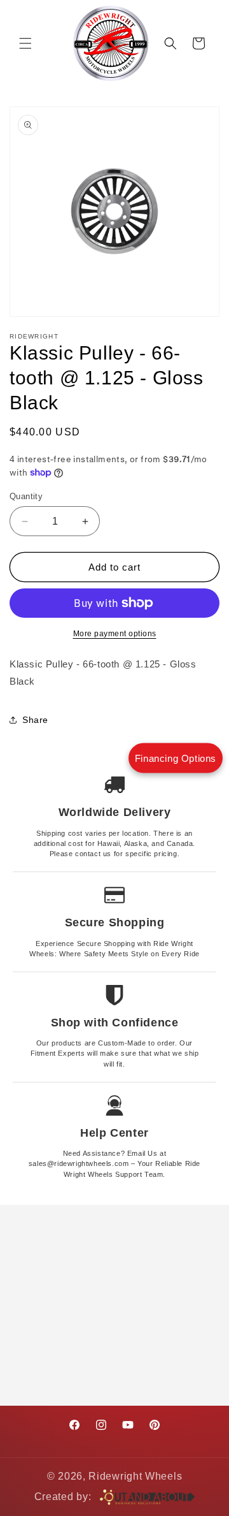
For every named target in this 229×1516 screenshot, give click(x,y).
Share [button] (35, 720)
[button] (25, 43)
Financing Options (175, 758)
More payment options (114, 633)
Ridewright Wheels (135, 1476)
